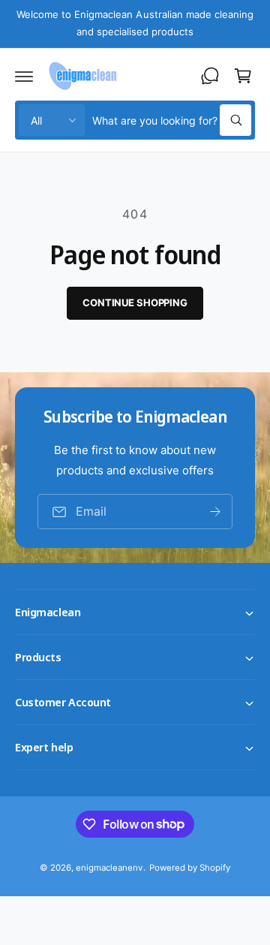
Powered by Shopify (189, 867)
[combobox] (171, 120)
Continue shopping (135, 302)
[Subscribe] (215, 511)
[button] (24, 75)
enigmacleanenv (109, 867)
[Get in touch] (210, 75)
